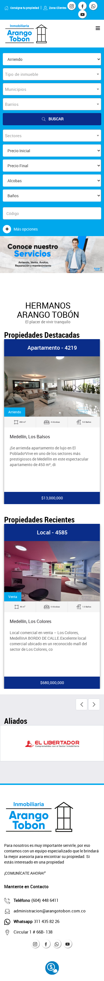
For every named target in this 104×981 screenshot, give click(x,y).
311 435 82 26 (36, 921)
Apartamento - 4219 (52, 347)
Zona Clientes (57, 8)
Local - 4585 (52, 532)
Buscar (56, 118)
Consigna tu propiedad (24, 8)
